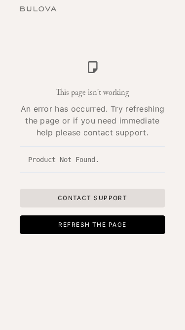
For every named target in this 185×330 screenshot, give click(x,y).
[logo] (38, 8)
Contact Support (93, 198)
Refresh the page (92, 224)
